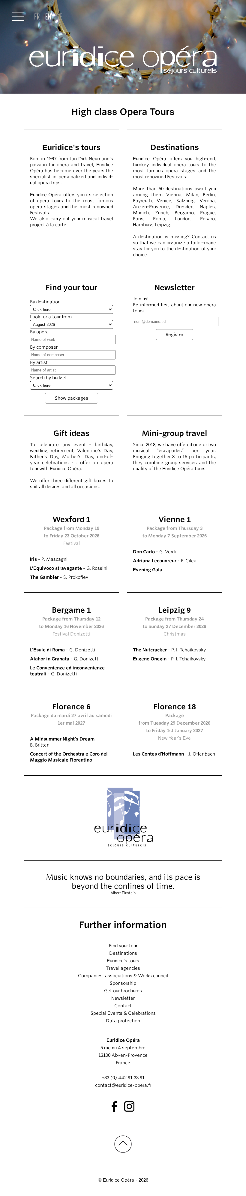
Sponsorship (123, 983)
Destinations (123, 953)
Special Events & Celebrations (123, 1013)
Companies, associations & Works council (123, 975)
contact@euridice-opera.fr (123, 1085)
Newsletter (123, 998)
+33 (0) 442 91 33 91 (123, 1077)
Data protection (123, 1020)
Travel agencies (123, 968)
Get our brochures (123, 990)
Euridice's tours (123, 960)
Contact (123, 1005)
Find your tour (123, 945)
